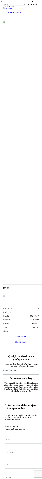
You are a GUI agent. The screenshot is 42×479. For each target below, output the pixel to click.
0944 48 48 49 (11, 426)
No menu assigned (14, 12)
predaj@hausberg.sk (15, 429)
